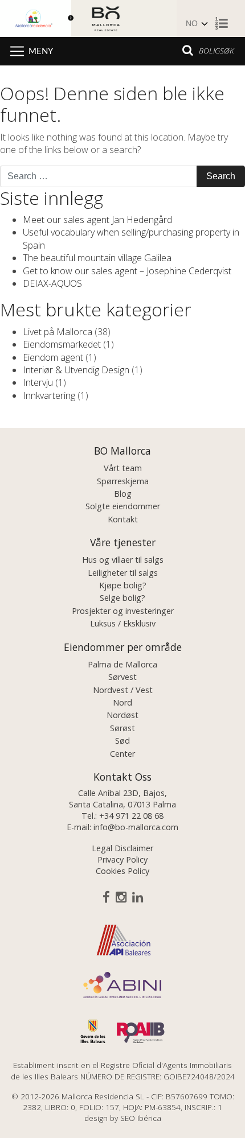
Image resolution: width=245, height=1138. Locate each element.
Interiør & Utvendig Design (76, 370)
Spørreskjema (123, 481)
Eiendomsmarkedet (62, 344)
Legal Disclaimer (122, 848)
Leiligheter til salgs (123, 572)
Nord (122, 702)
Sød (122, 740)
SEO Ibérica (140, 1117)
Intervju (38, 382)
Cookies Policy (122, 870)
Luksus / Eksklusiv (123, 623)
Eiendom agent (53, 357)
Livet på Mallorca (57, 331)
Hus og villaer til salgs (123, 559)
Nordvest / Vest (123, 690)
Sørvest (122, 676)
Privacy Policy (122, 859)
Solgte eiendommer (122, 506)
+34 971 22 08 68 (131, 815)
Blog (123, 493)
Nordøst (122, 715)
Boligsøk (216, 50)
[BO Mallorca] (88, 17)
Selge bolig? (122, 597)
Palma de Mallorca (122, 664)
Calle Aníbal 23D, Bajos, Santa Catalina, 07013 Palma (122, 798)
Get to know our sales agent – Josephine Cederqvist (127, 271)
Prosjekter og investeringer (123, 610)
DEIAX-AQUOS (52, 283)
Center (122, 753)
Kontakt (123, 519)
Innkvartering (49, 395)
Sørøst (122, 728)
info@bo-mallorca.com (135, 827)
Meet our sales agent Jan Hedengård (97, 219)
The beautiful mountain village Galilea (97, 257)
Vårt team (123, 468)
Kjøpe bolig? (122, 585)
